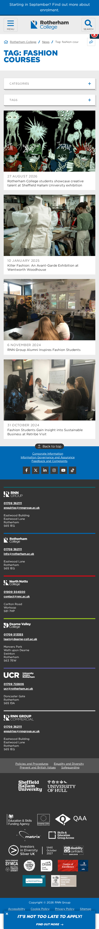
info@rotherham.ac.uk (19, 554)
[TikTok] (72, 470)
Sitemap (85, 909)
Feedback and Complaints (49, 461)
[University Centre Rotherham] (49, 673)
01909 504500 (14, 592)
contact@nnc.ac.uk (17, 596)
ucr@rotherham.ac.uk (18, 688)
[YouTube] (63, 470)
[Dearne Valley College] (49, 623)
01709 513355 (13, 634)
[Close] (7, 913)
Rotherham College (23, 42)
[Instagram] (54, 470)
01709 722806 (14, 684)
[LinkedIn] (45, 470)
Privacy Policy (64, 909)
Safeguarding (70, 767)
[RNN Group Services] (49, 715)
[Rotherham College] (49, 25)
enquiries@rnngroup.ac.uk (22, 507)
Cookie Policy (40, 909)
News (46, 42)
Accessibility (16, 909)
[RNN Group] (49, 492)
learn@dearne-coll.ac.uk (20, 639)
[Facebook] (26, 470)
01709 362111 (13, 503)
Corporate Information (47, 453)
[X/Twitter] (35, 470)
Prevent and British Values (38, 767)
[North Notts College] (49, 581)
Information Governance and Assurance (48, 457)
